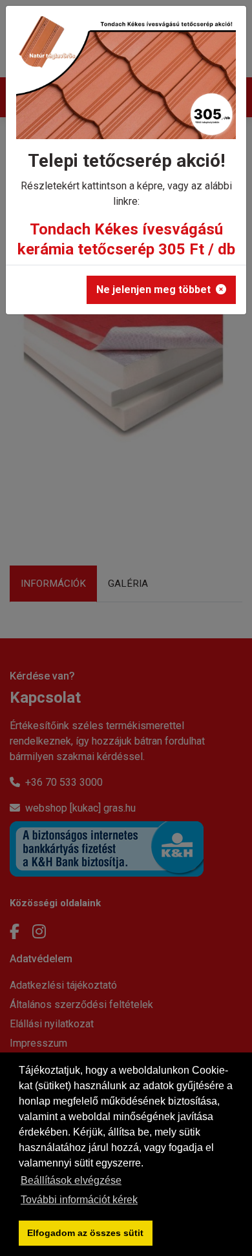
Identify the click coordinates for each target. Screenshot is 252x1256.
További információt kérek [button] (79, 1199)
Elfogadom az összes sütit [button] (85, 1233)
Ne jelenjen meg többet (153, 289)
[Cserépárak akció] (126, 82)
